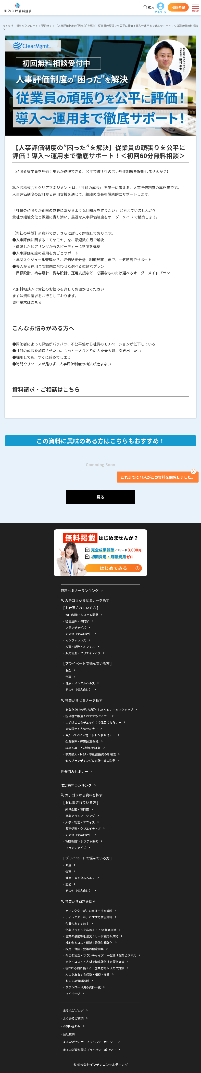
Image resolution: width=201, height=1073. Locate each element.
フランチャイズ (75, 627)
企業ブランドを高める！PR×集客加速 (90, 930)
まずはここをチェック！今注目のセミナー (93, 722)
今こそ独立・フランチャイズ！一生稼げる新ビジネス (100, 955)
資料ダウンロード (27, 25)
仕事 (68, 677)
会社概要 (69, 1034)
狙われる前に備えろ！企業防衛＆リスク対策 (94, 968)
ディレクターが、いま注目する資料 (88, 910)
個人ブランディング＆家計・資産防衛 (90, 760)
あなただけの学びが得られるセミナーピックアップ (99, 709)
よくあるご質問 (73, 1018)
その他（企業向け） (78, 634)
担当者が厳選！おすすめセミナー (87, 716)
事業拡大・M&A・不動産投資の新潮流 (90, 754)
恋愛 (68, 884)
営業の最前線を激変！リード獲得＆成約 (91, 936)
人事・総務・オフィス (80, 646)
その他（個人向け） (78, 689)
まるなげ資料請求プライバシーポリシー (89, 1049)
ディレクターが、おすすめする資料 (88, 917)
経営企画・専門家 (77, 621)
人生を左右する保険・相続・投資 (87, 974)
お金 (68, 670)
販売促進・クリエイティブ (82, 653)
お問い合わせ (72, 1026)
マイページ (160, 8)
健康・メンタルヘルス (80, 683)
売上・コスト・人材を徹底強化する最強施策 (94, 961)
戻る (100, 497)
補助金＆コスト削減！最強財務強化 (89, 942)
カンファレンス (75, 640)
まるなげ (7, 25)
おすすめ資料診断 (77, 981)
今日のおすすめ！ (77, 923)
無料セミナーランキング (80, 590)
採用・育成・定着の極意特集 (84, 949)
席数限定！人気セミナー (81, 729)
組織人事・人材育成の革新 (83, 748)
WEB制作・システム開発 (81, 615)
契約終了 (46, 25)
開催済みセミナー (74, 771)
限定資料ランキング (76, 785)
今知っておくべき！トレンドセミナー (90, 735)
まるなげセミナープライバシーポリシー (89, 1042)
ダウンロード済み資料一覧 (83, 987)
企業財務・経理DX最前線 (82, 741)
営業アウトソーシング (80, 816)
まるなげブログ (73, 1010)
